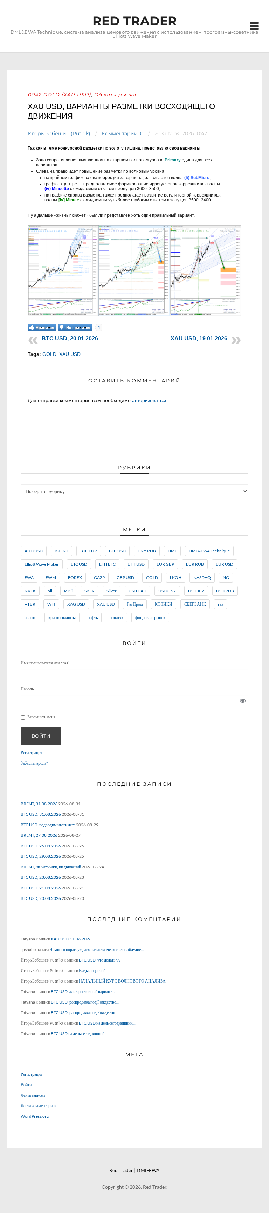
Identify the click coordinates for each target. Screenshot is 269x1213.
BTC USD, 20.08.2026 (41, 898)
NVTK (30, 590)
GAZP (99, 577)
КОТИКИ (163, 604)
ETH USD (136, 564)
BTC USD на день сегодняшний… (107, 1023)
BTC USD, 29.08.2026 (41, 856)
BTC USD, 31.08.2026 (41, 814)
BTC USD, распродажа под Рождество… (85, 1002)
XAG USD (76, 604)
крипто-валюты (62, 617)
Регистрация (31, 752)
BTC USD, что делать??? (99, 960)
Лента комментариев (38, 1105)
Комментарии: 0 (122, 133)
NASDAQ (202, 577)
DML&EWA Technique (209, 550)
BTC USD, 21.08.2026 (41, 887)
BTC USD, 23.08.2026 (41, 877)
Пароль (27, 688)
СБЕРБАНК (195, 604)
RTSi (68, 590)
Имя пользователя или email (45, 663)
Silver (111, 590)
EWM (51, 577)
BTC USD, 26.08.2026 (41, 845)
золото (30, 617)
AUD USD (34, 550)
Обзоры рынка (115, 94)
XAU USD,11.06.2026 (71, 939)
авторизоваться (150, 400)
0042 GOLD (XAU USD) (59, 94)
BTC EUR (88, 550)
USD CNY (167, 590)
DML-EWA (148, 1170)
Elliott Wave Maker (42, 564)
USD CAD (137, 590)
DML (172, 550)
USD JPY (196, 590)
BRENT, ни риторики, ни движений (51, 866)
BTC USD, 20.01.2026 (70, 339)
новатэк (116, 617)
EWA (29, 577)
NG (226, 577)
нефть (93, 617)
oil (50, 590)
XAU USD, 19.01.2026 (199, 339)
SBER (89, 590)
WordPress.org (35, 1116)
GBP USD (125, 577)
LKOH (175, 577)
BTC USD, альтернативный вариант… (83, 991)
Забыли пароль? (34, 763)
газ (220, 604)
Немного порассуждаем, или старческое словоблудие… (96, 949)
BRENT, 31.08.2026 (39, 803)
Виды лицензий (92, 970)
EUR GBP (165, 564)
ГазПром (135, 604)
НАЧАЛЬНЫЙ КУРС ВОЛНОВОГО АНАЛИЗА (122, 981)
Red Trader (134, 20)
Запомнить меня (41, 716)
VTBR (30, 604)
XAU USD (70, 354)
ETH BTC (107, 564)
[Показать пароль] (242, 701)
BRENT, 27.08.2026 (39, 835)
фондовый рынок (150, 617)
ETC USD (79, 564)
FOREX (75, 577)
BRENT (61, 550)
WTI (51, 604)
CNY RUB (147, 550)
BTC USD (117, 550)
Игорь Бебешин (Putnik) (59, 133)
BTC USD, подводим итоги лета (48, 824)
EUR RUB (195, 564)
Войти (41, 736)
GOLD (49, 354)
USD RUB (225, 590)
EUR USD (224, 564)
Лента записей (33, 1095)
